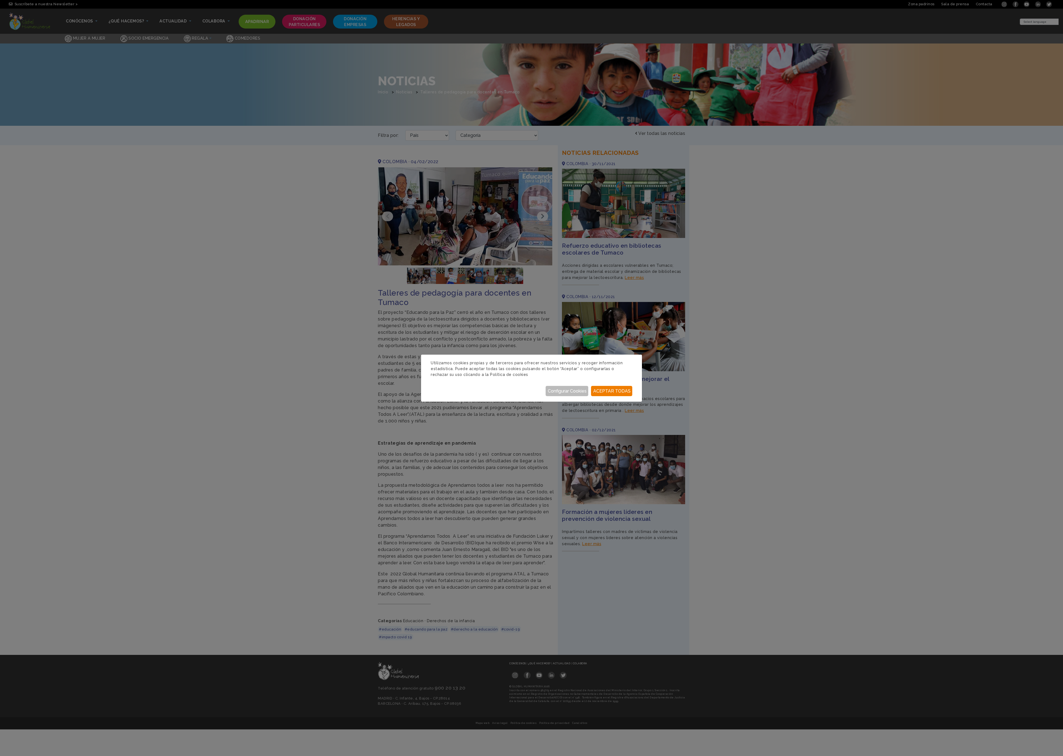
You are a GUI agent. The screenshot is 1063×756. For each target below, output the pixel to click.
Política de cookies (509, 374)
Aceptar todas (612, 391)
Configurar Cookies (567, 391)
